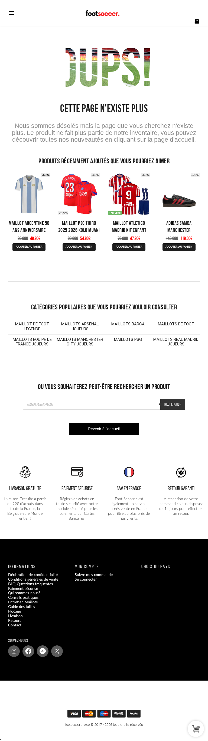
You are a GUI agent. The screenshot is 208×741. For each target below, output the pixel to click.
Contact (14, 625)
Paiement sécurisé (23, 588)
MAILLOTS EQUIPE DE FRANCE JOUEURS (32, 342)
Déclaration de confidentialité (33, 575)
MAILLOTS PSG (128, 339)
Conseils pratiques (23, 598)
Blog (11, 630)
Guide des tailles (21, 607)
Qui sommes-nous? (24, 593)
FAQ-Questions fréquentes (30, 584)
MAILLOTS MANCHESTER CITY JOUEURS (80, 342)
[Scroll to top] (107, 715)
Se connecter (86, 579)
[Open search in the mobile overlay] (104, 404)
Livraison (15, 616)
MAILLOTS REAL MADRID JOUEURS (176, 342)
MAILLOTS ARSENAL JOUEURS (80, 326)
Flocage (14, 611)
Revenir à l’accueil (104, 428)
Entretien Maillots (23, 602)
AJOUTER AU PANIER (29, 246)
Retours (14, 620)
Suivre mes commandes (94, 575)
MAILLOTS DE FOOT (176, 324)
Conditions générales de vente (33, 579)
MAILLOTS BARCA (128, 324)
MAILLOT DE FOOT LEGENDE (32, 326)
